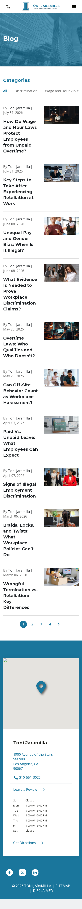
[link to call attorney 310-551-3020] (8, 6)
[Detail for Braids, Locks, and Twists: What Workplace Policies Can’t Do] (41, 536)
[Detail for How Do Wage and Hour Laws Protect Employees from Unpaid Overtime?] (41, 132)
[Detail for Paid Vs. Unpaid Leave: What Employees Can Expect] (41, 440)
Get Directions (25, 842)
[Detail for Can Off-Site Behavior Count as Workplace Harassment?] (41, 390)
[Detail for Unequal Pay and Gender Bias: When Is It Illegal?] (41, 238)
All (5, 91)
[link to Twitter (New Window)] (22, 872)
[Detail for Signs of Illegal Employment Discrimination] (41, 486)
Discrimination (26, 91)
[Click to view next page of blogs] (58, 624)
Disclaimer (43, 890)
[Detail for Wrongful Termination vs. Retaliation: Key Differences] (41, 592)
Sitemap (63, 885)
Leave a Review (25, 789)
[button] (74, 6)
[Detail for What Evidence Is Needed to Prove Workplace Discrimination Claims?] (41, 290)
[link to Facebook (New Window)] (9, 872)
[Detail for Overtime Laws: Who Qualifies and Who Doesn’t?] (41, 343)
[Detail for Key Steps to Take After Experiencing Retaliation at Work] (41, 188)
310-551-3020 (29, 777)
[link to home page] (41, 6)
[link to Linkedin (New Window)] (35, 872)
